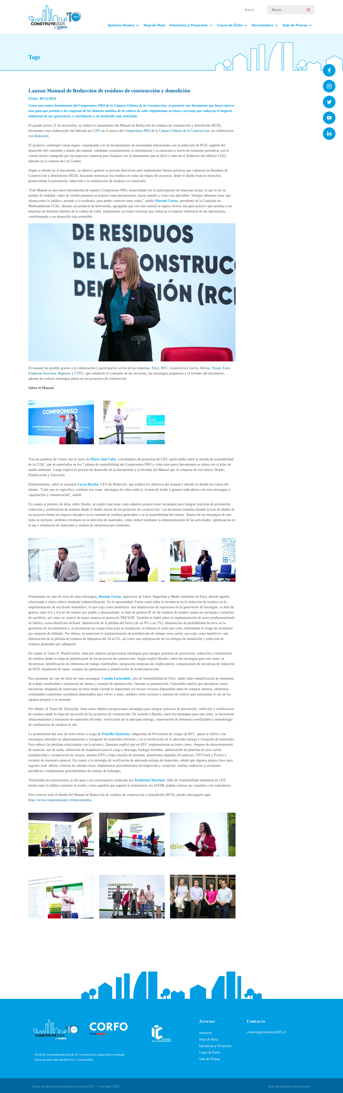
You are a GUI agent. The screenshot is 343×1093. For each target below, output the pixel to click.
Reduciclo (41, 136)
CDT (96, 131)
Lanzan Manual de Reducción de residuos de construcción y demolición (109, 91)
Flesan (216, 368)
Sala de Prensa (209, 1059)
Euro (226, 368)
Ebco (155, 368)
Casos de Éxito (209, 1052)
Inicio (249, 10)
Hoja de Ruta (154, 25)
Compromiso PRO (137, 131)
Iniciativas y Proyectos (215, 1046)
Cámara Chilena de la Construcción (184, 131)
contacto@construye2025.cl (266, 1032)
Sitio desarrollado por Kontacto (289, 1086)
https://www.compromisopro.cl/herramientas (59, 800)
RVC (164, 368)
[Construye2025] (54, 15)
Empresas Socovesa (42, 373)
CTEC (79, 373)
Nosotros (205, 1033)
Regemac (64, 373)
